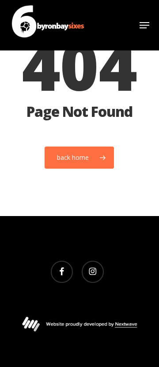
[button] (144, 25)
